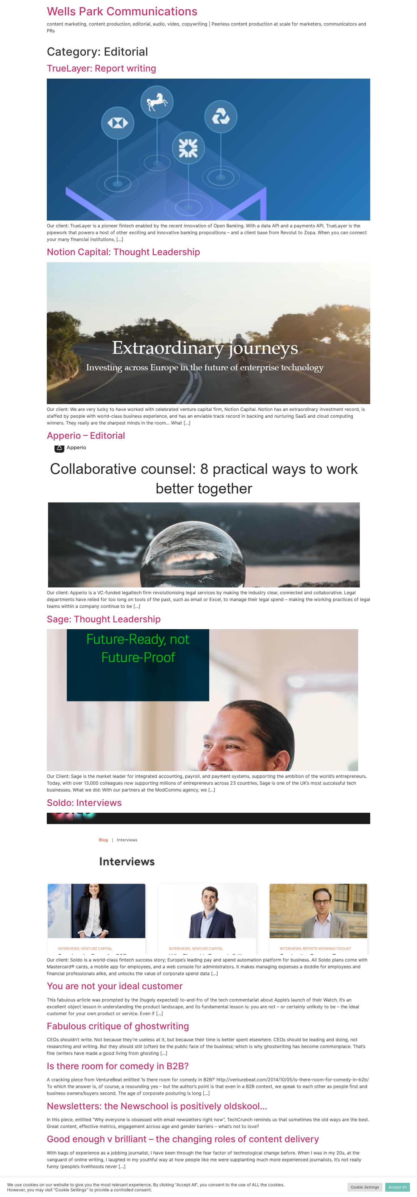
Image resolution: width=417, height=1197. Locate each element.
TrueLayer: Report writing (101, 68)
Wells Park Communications (122, 11)
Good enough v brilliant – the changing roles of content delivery (183, 1138)
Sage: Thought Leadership (104, 619)
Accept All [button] (398, 1187)
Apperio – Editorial (86, 435)
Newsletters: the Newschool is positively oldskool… (157, 1106)
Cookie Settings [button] (365, 1187)
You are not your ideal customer (115, 986)
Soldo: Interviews (84, 802)
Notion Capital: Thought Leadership (123, 251)
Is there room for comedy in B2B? (118, 1066)
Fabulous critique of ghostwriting (118, 1026)
